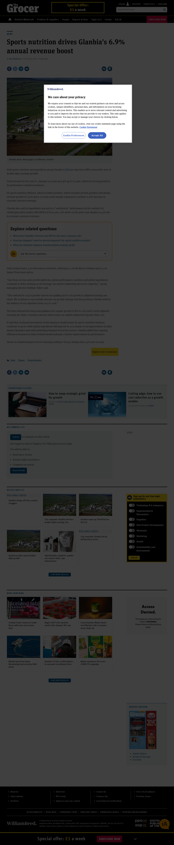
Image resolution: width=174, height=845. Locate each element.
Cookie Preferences (73, 135)
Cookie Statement (88, 127)
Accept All (97, 135)
